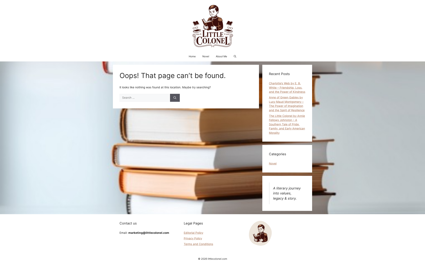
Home (192, 56)
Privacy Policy (193, 238)
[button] (235, 56)
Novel (205, 56)
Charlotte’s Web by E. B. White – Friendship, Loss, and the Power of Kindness (287, 87)
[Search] (175, 98)
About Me (221, 56)
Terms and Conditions (198, 244)
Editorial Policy (193, 232)
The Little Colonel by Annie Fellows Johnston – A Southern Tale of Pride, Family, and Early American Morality (287, 124)
